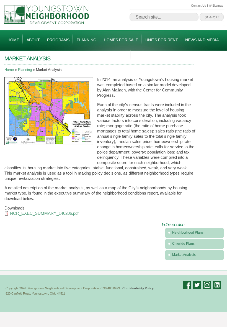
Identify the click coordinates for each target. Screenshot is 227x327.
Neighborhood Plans (187, 232)
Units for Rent (161, 40)
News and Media (202, 40)
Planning (86, 40)
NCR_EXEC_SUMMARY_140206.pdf (44, 213)
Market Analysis (184, 255)
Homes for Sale (121, 40)
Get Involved (113, 55)
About (33, 40)
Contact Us (198, 5)
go (211, 17)
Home (13, 40)
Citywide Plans (183, 244)
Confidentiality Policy (138, 288)
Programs (58, 40)
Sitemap (217, 5)
